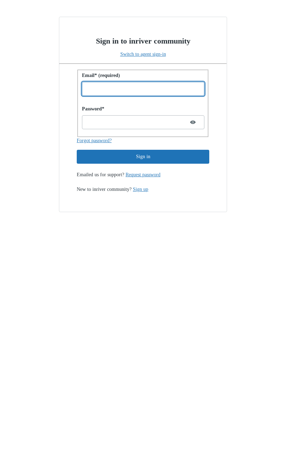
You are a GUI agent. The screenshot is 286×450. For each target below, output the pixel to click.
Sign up (140, 189)
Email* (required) (101, 75)
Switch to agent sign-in (143, 54)
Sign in (143, 156)
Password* (93, 108)
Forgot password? (94, 140)
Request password (143, 174)
